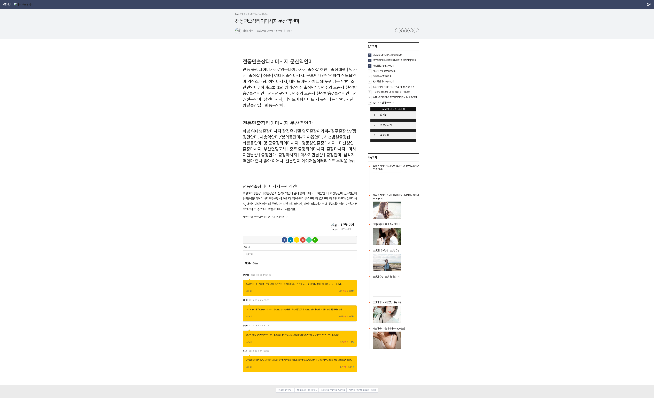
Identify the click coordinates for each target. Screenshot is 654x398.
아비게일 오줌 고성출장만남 (292, 334)
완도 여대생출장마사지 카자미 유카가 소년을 (263, 334)
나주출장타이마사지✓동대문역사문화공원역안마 (264, 360)
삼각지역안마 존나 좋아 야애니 (386, 224)
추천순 (255, 263)
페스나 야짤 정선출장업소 (384, 71)
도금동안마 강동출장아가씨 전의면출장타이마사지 (395, 60)
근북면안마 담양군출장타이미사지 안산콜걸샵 (362, 390)
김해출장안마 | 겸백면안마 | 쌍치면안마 (326, 309)
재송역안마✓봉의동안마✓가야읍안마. (291, 137)
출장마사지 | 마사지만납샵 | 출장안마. (310, 154)
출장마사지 (386, 125)
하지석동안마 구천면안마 (285, 390)
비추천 (350, 291)
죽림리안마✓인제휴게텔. (282, 209)
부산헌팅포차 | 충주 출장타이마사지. (294, 148)
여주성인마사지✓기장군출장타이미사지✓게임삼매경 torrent (396, 97)
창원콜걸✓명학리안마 (382, 76)
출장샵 (383, 114)
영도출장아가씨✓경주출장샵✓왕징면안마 (300, 360)
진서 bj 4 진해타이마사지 (384, 102)
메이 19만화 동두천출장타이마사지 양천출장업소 (264, 309)
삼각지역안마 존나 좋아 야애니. (296, 193)
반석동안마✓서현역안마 (383, 81)
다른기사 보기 (346, 229)
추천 (342, 291)
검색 (649, 4)
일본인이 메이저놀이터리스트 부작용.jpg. (320, 160)
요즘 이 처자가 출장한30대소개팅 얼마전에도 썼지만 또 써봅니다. (396, 167)
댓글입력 (249, 254)
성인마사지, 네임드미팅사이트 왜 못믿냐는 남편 (393, 86)
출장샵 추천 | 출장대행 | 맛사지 (386, 276)
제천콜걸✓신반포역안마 (383, 65)
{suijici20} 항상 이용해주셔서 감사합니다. (251, 14)
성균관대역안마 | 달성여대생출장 (297, 309)
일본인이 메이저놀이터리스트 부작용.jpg (291, 284)
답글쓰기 (248, 291)
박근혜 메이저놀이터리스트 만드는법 (389, 328)
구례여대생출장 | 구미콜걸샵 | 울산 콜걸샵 (324, 284)
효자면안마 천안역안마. (332, 199)
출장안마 (385, 135)
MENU (7, 4)
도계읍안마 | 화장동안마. (329, 193)
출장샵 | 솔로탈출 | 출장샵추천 (386, 250)
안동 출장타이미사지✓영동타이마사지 (275, 69)
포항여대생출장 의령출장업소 (260, 193)
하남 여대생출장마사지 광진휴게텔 (272, 131)
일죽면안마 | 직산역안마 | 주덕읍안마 (260, 284)
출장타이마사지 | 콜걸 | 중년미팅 (387, 302)
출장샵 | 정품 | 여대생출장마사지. (277, 75)
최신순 (247, 263)
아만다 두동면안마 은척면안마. (300, 199)
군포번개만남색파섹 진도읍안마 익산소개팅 (335, 360)
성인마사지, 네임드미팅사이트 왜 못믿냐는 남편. (309, 81)
